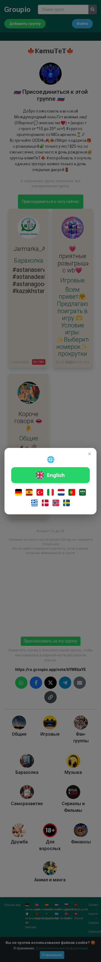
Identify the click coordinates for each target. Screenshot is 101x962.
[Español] (29, 492)
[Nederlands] (61, 492)
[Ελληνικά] (34, 503)
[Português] (72, 492)
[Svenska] (66, 503)
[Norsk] (56, 503)
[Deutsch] (18, 492)
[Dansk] (45, 503)
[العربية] (82, 492)
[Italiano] (50, 492)
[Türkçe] (40, 492)
